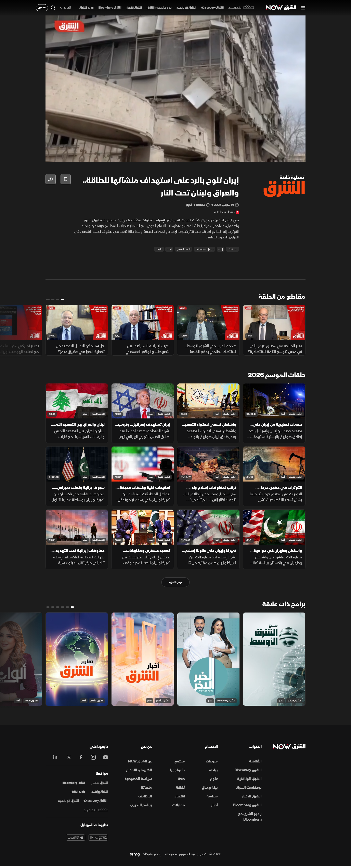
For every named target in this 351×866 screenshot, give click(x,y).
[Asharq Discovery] (95, 801)
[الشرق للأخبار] (134, 7)
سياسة (212, 796)
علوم (214, 779)
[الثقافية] (241, 7)
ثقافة (180, 788)
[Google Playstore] (98, 837)
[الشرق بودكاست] (159, 7)
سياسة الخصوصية (138, 779)
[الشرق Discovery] (212, 7)
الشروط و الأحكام (139, 770)
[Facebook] (78, 757)
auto (284, 155)
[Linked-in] (54, 758)
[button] (177, 89)
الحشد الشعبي (184, 249)
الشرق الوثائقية (249, 779)
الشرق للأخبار (295, 414)
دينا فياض (232, 249)
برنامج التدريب (141, 805)
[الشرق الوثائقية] (186, 7)
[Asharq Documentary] (68, 801)
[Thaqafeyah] (96, 810)
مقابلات (178, 805)
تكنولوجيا (177, 770)
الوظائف (145, 796)
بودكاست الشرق (249, 788)
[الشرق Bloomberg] (110, 7)
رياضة (213, 770)
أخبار (283, 414)
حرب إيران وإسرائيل (204, 249)
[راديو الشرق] (86, 7)
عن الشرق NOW (140, 761)
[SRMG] (135, 854)
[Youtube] (103, 757)
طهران (159, 249)
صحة (181, 779)
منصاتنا (146, 788)
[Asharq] (99, 783)
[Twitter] (66, 757)
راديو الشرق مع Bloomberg (250, 816)
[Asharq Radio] (78, 792)
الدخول (42, 8)
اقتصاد (179, 796)
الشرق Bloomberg (247, 805)
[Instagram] (91, 757)
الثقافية (255, 761)
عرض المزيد (175, 582)
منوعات (212, 761)
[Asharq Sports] (99, 792)
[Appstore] (75, 837)
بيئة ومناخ (210, 788)
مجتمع (179, 761)
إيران (220, 249)
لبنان (169, 249)
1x (270, 155)
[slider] (175, 149)
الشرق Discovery (226, 701)
